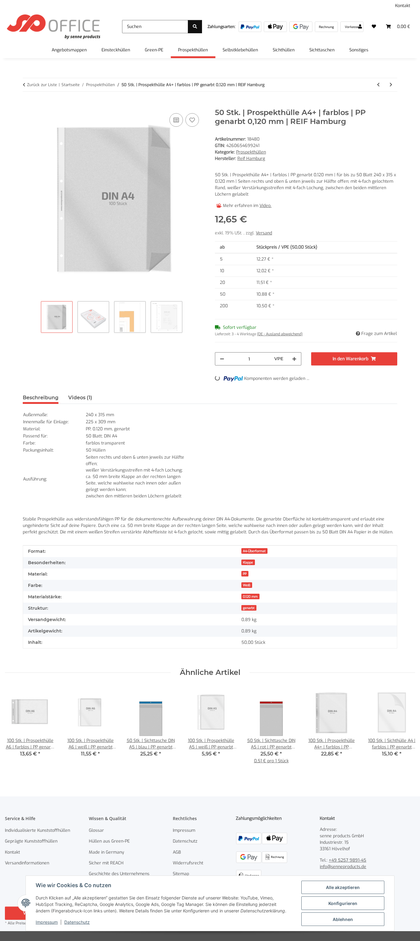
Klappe (248, 562)
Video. (265, 206)
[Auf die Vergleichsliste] (176, 120)
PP (245, 574)
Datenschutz (77, 922)
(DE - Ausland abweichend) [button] (280, 334)
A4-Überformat (254, 551)
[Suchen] (195, 26)
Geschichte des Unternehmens (119, 874)
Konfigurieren (342, 903)
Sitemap (181, 874)
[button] (360, 26)
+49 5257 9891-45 (347, 860)
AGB (177, 852)
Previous (15, 729)
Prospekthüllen (251, 152)
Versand (264, 233)
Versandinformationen (27, 863)
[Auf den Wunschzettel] (192, 120)
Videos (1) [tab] (80, 398)
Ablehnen (343, 919)
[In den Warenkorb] (28, 105)
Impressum (47, 922)
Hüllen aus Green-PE (109, 841)
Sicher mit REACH (106, 863)
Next (405, 729)
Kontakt (402, 6)
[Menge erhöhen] (294, 359)
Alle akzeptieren (343, 887)
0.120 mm (250, 596)
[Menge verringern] (222, 359)
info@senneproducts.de (343, 867)
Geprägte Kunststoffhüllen (31, 841)
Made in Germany (106, 852)
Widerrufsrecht (188, 863)
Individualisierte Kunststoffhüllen (37, 830)
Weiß (246, 585)
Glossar (96, 830)
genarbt (249, 608)
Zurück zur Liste (42, 84)
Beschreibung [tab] (40, 398)
